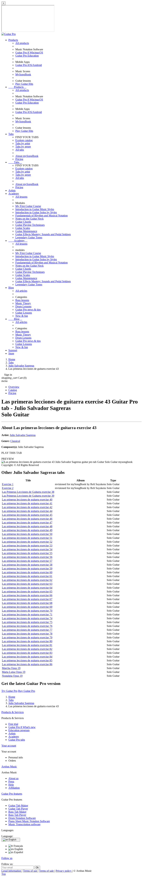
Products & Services (12, 712)
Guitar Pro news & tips (28, 309)
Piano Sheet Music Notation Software (29, 821)
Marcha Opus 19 (11, 668)
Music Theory (23, 303)
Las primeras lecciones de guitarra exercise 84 (27, 656)
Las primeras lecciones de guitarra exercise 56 (27, 557)
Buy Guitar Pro (26, 690)
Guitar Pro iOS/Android (28, 65)
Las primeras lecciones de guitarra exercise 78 (27, 633)
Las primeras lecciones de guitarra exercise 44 (27, 511)
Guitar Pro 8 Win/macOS (29, 52)
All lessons (21, 196)
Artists (12, 190)
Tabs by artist (22, 143)
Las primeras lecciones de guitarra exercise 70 (27, 610)
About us (13, 778)
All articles (21, 290)
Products (13, 39)
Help (11, 784)
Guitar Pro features (11, 793)
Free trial (13, 724)
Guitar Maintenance (26, 231)
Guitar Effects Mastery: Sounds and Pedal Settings (43, 234)
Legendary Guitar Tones (28, 237)
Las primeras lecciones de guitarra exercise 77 (27, 629)
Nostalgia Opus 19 (12, 675)
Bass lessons (22, 300)
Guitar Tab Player (18, 808)
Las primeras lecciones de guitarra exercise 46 (27, 518)
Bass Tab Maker (17, 811)
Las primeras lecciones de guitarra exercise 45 (27, 514)
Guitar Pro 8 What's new (22, 727)
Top (3, 873)
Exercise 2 (7, 488)
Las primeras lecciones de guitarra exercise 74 (27, 618)
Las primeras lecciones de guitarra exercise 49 (27, 530)
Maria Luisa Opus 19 (13, 671)
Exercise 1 (7, 484)
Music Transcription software (24, 824)
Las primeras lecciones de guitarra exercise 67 (27, 599)
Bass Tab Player (17, 814)
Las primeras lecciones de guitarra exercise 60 (27, 572)
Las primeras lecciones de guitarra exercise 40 (27, 499)
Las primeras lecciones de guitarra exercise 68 (27, 603)
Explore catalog (24, 140)
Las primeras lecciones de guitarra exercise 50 (27, 534)
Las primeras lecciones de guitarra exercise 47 (27, 522)
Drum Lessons (23, 306)
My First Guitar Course (28, 206)
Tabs (11, 134)
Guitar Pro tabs (16, 739)
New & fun (21, 315)
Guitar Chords (23, 221)
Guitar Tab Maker (18, 805)
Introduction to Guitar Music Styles (34, 209)
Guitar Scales (22, 228)
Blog (11, 287)
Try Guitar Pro (9, 690)
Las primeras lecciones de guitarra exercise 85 (27, 660)
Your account (8, 745)
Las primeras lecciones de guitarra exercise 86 (27, 664)
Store (11, 353)
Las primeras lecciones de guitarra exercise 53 (27, 545)
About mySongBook (26, 155)
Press (11, 781)
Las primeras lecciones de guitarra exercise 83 (27, 652)
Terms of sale (46, 870)
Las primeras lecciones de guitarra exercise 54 (27, 549)
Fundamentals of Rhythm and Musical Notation (41, 215)
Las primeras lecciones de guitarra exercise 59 (27, 568)
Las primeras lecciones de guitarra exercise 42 (27, 507)
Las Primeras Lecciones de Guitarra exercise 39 (28, 495)
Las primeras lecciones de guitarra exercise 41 (27, 503)
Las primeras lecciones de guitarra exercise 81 (27, 645)
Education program (18, 730)
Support (12, 350)
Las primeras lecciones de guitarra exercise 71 (27, 614)
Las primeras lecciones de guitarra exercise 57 (27, 560)
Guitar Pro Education (27, 55)
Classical (15, 441)
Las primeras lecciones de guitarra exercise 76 (27, 625)
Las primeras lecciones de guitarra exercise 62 (27, 580)
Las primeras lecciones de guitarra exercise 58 (27, 564)
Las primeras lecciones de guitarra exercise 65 (27, 591)
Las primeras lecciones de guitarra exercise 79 (27, 637)
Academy (13, 193)
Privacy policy (64, 870)
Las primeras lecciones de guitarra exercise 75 (27, 622)
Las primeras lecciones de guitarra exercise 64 (27, 587)
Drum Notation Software (22, 818)
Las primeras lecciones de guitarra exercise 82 (27, 648)
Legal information (11, 870)
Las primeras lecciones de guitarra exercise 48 (27, 526)
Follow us (6, 858)
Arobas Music (9, 766)
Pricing (19, 159)
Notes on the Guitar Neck (29, 218)
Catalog (12, 390)
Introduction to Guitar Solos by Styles (36, 212)
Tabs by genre (23, 146)
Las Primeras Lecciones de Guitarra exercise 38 (28, 491)
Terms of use (30, 870)
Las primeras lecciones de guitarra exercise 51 (27, 537)
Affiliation (14, 787)
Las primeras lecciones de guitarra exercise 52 (27, 541)
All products (22, 43)
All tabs (19, 149)
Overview (13, 386)
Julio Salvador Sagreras (23, 435)
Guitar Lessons (23, 312)
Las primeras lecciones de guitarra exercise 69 (27, 606)
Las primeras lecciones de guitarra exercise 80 (27, 641)
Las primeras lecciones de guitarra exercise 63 (27, 583)
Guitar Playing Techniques (30, 224)
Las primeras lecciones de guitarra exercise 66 (27, 595)
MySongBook (23, 74)
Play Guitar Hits (24, 83)
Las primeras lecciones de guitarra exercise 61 (27, 576)
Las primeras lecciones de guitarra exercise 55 (27, 553)
